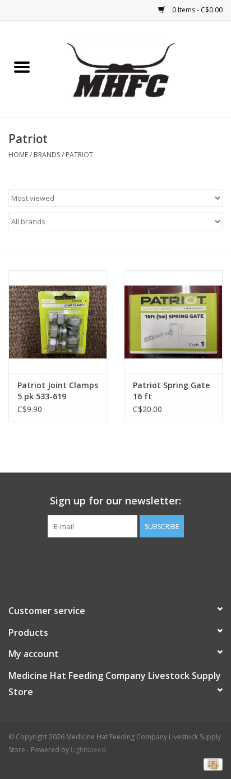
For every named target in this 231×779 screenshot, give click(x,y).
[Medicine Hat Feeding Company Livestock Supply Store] (137, 68)
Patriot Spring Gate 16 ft (171, 391)
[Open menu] (22, 66)
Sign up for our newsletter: (115, 501)
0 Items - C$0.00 (196, 10)
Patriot (79, 154)
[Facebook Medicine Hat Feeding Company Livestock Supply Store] (115, 560)
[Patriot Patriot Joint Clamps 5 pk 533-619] (57, 321)
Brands (47, 154)
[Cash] (211, 763)
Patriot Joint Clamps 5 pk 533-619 (57, 391)
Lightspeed (88, 749)
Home (18, 154)
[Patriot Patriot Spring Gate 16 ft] (173, 321)
